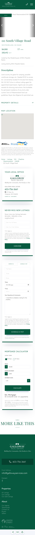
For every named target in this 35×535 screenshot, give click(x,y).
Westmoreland (8, 161)
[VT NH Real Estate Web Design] (17, 521)
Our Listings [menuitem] (6, 495)
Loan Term (8, 355)
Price (6, 364)
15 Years (17, 359)
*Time (6, 288)
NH (15, 159)
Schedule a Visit (23, 263)
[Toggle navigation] (31, 4)
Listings (9, 159)
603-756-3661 (11, 189)
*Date (6, 282)
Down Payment (9, 371)
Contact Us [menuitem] (5, 509)
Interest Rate (9, 378)
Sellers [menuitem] (4, 513)
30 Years (9, 359)
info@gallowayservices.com (14, 473)
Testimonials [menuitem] (6, 507)
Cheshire (21, 159)
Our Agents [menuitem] (5, 505)
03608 (17, 161)
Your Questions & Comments (12, 295)
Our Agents (13, 196)
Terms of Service (9, 338)
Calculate (17, 388)
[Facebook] (2, 481)
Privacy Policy (26, 337)
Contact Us (7, 196)
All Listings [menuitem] (5, 493)
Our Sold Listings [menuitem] (7, 496)
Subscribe (17, 246)
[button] (3, 25)
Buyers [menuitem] (4, 511)
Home (3, 159)
